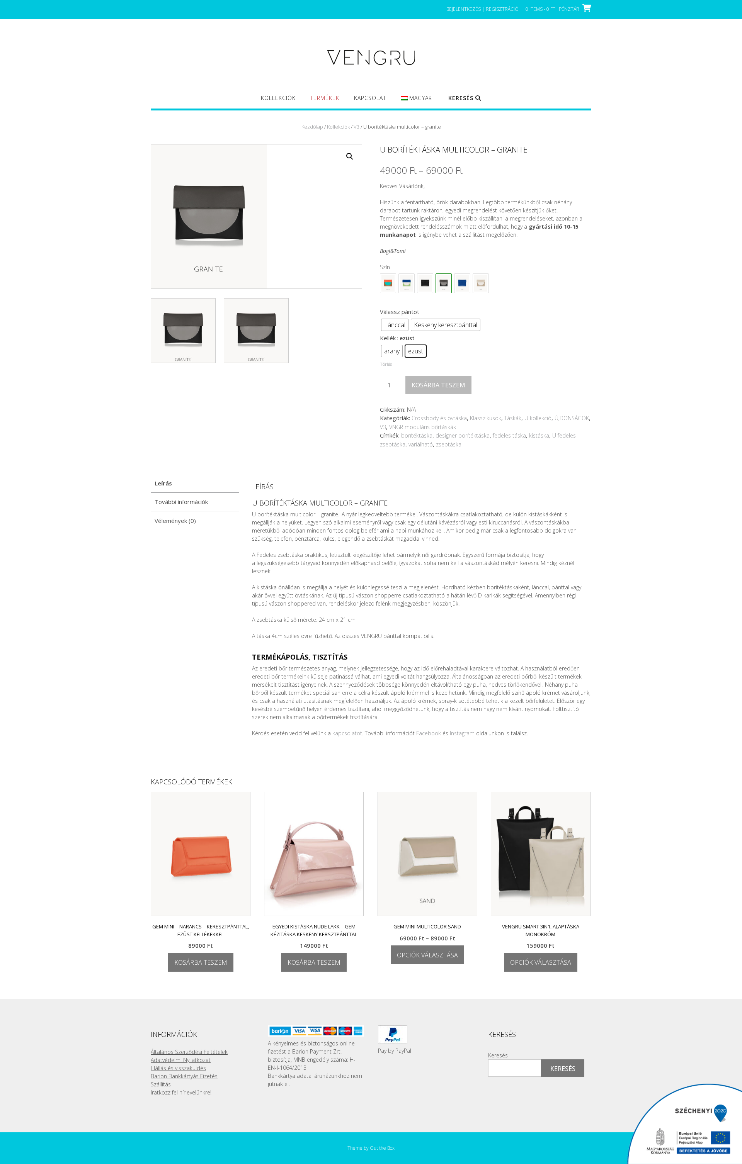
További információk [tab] (181, 502)
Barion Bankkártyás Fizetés (184, 1076)
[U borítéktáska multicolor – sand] (480, 283)
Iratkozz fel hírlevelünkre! (181, 1092)
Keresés (498, 1055)
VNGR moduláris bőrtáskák (422, 427)
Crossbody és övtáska (439, 418)
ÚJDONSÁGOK (572, 418)
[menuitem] (416, 101)
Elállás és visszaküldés (178, 1068)
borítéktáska (416, 435)
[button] (350, 156)
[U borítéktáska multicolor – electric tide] (406, 283)
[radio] (394, 325)
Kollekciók (278, 98)
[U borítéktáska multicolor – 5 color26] (388, 283)
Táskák (512, 418)
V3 (356, 126)
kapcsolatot (347, 733)
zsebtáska (448, 444)
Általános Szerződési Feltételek (189, 1051)
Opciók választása (427, 955)
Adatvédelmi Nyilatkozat (181, 1060)
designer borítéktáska (463, 435)
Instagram (462, 733)
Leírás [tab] (163, 483)
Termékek (324, 98)
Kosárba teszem (438, 385)
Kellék (388, 338)
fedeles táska (509, 435)
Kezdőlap (312, 126)
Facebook (428, 733)
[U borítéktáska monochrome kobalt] (462, 283)
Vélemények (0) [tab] (175, 520)
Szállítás (161, 1084)
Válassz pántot (399, 312)
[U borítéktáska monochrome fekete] (425, 283)
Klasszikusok (485, 418)
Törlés (386, 364)
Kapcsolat (370, 98)
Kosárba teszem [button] (200, 962)
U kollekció (537, 418)
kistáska (539, 435)
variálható (420, 444)
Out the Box (382, 1148)
